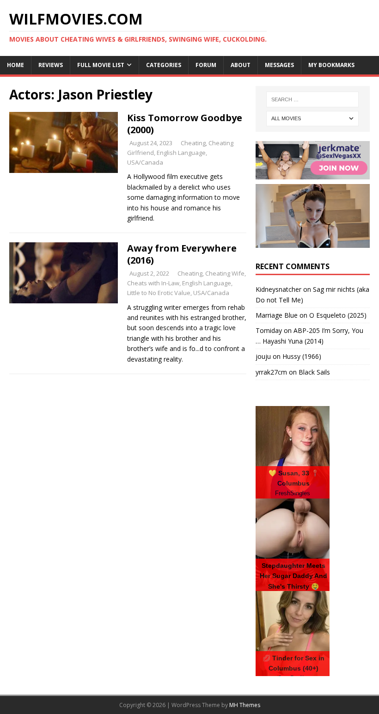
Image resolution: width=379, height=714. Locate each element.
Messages (279, 65)
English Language (181, 152)
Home (15, 65)
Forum (206, 65)
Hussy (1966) (301, 356)
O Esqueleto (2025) (338, 315)
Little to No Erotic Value (158, 293)
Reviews (50, 65)
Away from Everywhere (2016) (182, 254)
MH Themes (244, 705)
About (241, 65)
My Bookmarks (331, 65)
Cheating (193, 143)
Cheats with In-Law (153, 283)
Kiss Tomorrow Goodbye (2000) (184, 123)
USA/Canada (145, 162)
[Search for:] (312, 99)
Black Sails (314, 372)
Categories (163, 65)
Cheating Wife (225, 273)
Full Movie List (100, 65)
